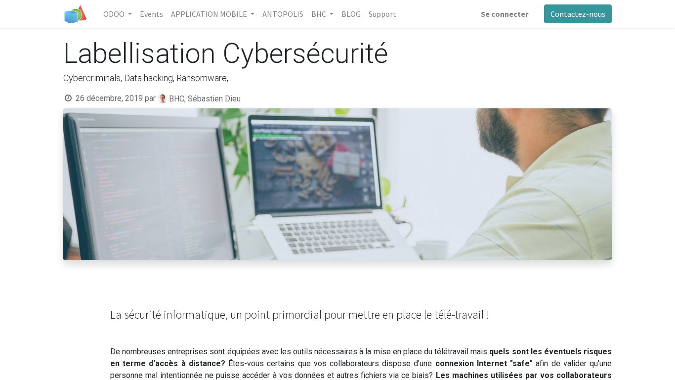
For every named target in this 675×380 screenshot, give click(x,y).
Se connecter (504, 14)
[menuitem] (151, 14)
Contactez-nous (577, 14)
